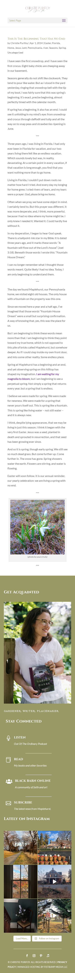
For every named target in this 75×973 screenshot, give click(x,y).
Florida (56, 43)
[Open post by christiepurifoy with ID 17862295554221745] (21, 847)
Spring (62, 47)
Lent (24, 47)
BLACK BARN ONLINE (33, 781)
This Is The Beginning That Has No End (36, 39)
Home (11, 47)
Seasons (53, 47)
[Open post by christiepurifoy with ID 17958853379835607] (54, 847)
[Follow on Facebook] (27, 955)
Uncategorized (15, 52)
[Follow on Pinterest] (41, 955)
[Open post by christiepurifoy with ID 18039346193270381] (21, 882)
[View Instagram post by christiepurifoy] (34, 861)
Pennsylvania (35, 47)
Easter (47, 43)
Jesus (18, 47)
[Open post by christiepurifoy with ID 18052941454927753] (54, 916)
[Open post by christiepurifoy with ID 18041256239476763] (54, 882)
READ (18, 759)
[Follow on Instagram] (34, 955)
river (45, 47)
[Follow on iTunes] (48, 955)
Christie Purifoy (19, 43)
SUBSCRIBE (23, 802)
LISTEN (20, 737)
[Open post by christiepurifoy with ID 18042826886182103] (21, 916)
